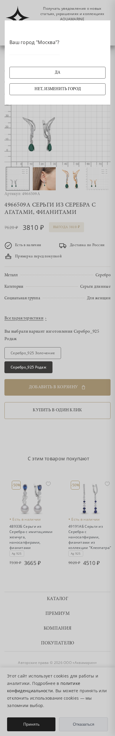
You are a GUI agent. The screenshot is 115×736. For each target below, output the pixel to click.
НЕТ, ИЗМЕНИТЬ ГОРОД (57, 89)
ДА (57, 73)
